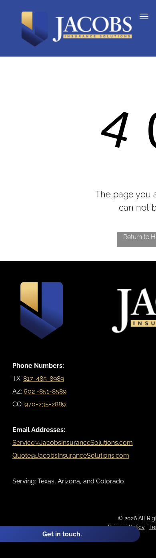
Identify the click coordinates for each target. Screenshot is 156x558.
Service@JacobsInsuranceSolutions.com (72, 442)
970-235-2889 (45, 404)
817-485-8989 (43, 378)
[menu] (144, 16)
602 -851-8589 (45, 391)
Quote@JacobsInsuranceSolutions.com (70, 455)
